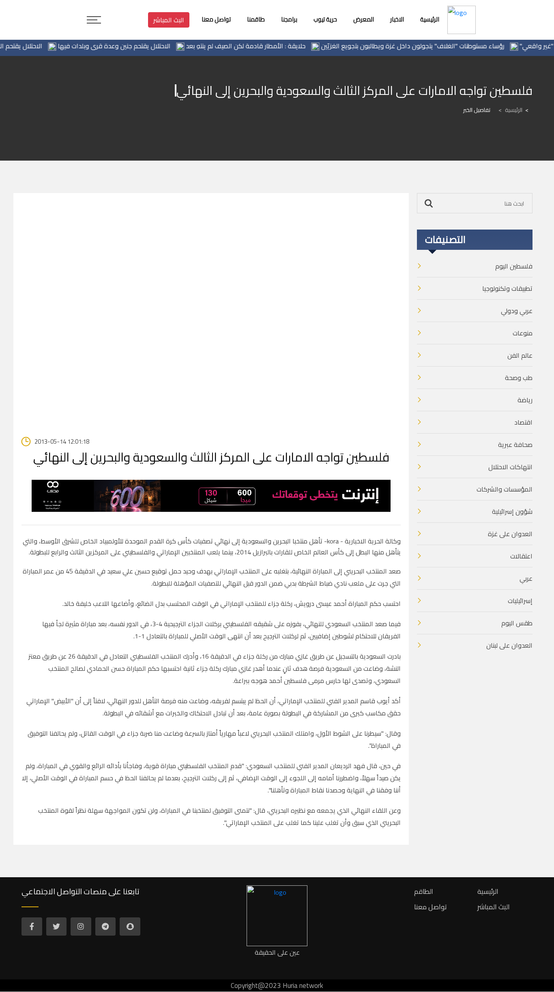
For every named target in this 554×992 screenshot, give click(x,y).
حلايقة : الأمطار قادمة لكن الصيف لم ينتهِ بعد (260, 46)
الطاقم (423, 891)
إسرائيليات (520, 601)
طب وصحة (519, 377)
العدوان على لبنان (509, 645)
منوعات (523, 333)
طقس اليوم (517, 623)
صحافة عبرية (515, 444)
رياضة (525, 400)
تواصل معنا (430, 907)
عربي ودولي (517, 311)
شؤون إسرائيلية (512, 511)
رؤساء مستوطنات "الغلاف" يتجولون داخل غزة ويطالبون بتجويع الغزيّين (426, 46)
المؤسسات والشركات (505, 489)
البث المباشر (168, 20)
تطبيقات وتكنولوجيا (507, 288)
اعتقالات (521, 556)
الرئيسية (510, 110)
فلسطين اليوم (514, 266)
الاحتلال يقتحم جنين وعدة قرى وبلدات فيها (128, 46)
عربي (526, 578)
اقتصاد (523, 422)
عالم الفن (520, 355)
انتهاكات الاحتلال (510, 467)
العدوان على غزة (510, 534)
